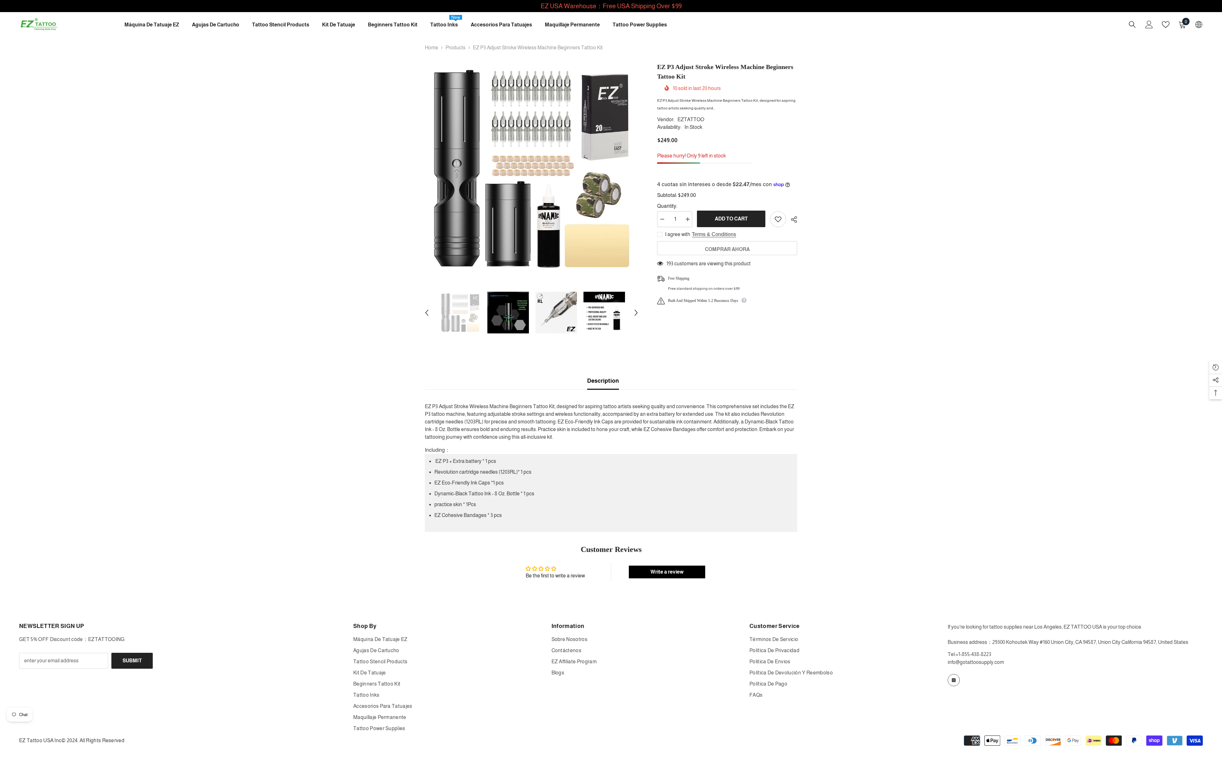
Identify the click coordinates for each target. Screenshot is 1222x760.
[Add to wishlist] (778, 219)
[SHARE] (791, 219)
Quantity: (667, 206)
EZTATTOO (691, 119)
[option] (531, 168)
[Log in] (1149, 24)
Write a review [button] (667, 572)
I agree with (677, 234)
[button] (427, 312)
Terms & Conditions (714, 234)
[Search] (1132, 24)
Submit (132, 660)
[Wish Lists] (1165, 24)
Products (456, 47)
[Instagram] (954, 680)
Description (603, 381)
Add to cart (731, 218)
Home (431, 47)
